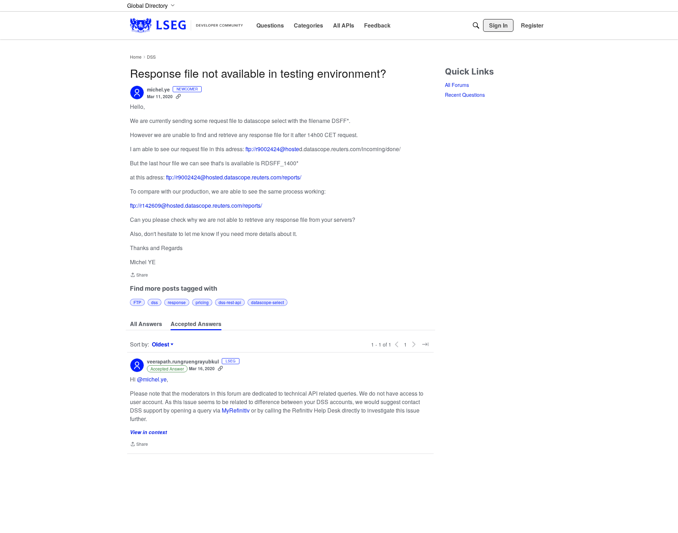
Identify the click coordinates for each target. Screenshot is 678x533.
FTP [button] (137, 302)
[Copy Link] (178, 96)
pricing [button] (202, 302)
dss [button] (154, 302)
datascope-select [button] (267, 302)
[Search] (476, 25)
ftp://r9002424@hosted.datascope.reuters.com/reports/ (233, 177)
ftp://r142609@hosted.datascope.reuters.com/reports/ (196, 205)
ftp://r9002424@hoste (272, 149)
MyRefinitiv (236, 410)
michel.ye (158, 90)
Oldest (161, 344)
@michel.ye (152, 379)
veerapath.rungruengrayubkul (183, 362)
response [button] (177, 302)
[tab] (146, 324)
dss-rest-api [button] (230, 302)
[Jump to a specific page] (425, 344)
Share (139, 275)
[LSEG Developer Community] (186, 25)
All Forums (457, 84)
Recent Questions (465, 94)
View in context (148, 432)
